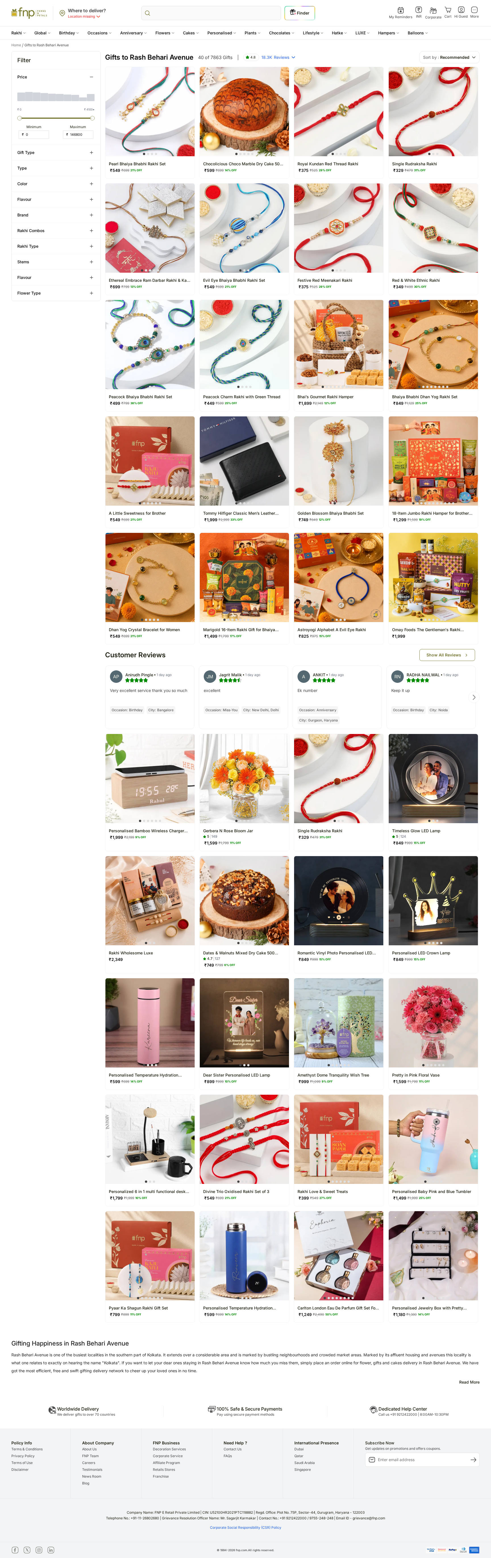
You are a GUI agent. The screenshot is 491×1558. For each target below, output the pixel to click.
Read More (469, 1382)
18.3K (275, 57)
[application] (56, 94)
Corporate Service (168, 1456)
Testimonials (92, 1469)
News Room (91, 1476)
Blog (85, 1483)
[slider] (19, 118)
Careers (88, 1463)
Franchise (161, 1476)
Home (17, 45)
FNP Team (90, 1456)
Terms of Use (22, 1463)
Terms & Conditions (27, 1449)
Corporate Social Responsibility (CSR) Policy (245, 1527)
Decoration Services (169, 1449)
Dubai (299, 1449)
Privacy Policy (23, 1456)
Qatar (298, 1456)
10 (449, 503)
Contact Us (233, 1449)
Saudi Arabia (304, 1463)
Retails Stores (164, 1469)
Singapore (302, 1469)
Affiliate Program (166, 1463)
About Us (89, 1449)
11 (453, 503)
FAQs (228, 1456)
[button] (18, 33)
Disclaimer (20, 1469)
